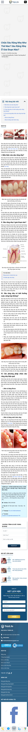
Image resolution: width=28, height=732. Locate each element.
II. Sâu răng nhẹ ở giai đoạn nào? (12, 107)
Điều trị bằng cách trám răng (12, 120)
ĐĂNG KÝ (14, 616)
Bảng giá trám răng (5, 692)
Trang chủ (3, 53)
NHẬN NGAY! (14, 545)
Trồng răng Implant (5, 657)
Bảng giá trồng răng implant (7, 684)
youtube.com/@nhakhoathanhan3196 (11, 515)
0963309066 (6, 637)
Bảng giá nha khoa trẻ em (7, 694)
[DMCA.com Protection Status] (7, 645)
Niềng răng (3, 654)
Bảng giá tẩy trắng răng (6, 689)
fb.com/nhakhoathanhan (15, 510)
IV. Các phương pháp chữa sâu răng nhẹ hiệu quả (14, 114)
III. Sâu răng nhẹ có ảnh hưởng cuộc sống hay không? (14, 110)
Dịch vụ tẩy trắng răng (6, 665)
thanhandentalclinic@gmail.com (11, 640)
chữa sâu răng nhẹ (13, 148)
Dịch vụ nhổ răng (5, 659)
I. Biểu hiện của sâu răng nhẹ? (11, 104)
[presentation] (1, 134)
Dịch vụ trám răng (5, 668)
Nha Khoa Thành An (17, 476)
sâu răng (6, 166)
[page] (7, 673)
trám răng (10, 423)
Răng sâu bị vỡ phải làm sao (10, 275)
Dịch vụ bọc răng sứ (5, 662)
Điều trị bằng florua (9, 117)
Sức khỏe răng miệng (12, 53)
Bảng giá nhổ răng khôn (6, 686)
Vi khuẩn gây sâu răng (8, 277)
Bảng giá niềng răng (5, 681)
